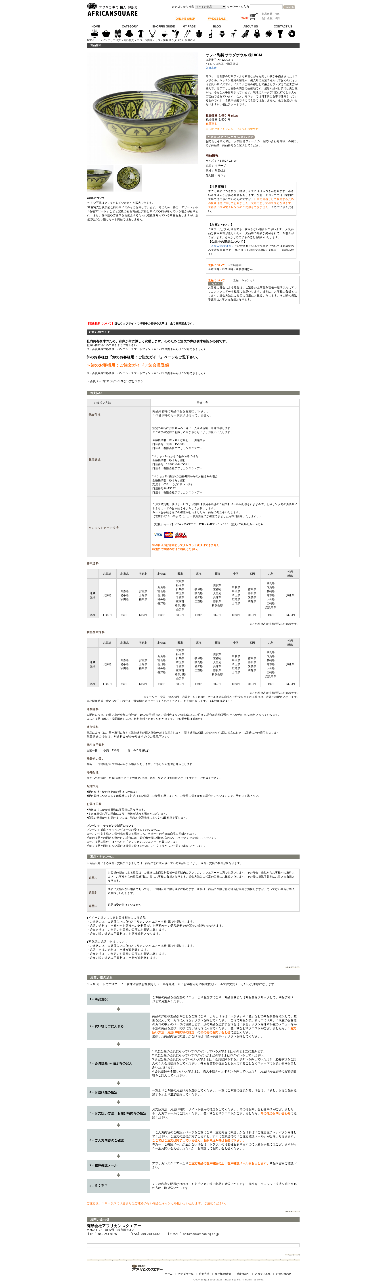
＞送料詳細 (234, 265)
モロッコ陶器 (144, 40)
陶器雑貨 (129, 40)
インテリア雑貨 (112, 40)
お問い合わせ (284, 1273)
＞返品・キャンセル (242, 280)
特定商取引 (243, 1273)
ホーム (168, 1273)
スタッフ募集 (263, 1273)
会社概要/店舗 (223, 1273)
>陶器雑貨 (231, 63)
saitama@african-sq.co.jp (201, 1234)
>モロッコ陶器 (215, 63)
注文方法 (204, 1273)
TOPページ (93, 40)
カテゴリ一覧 (186, 1273)
